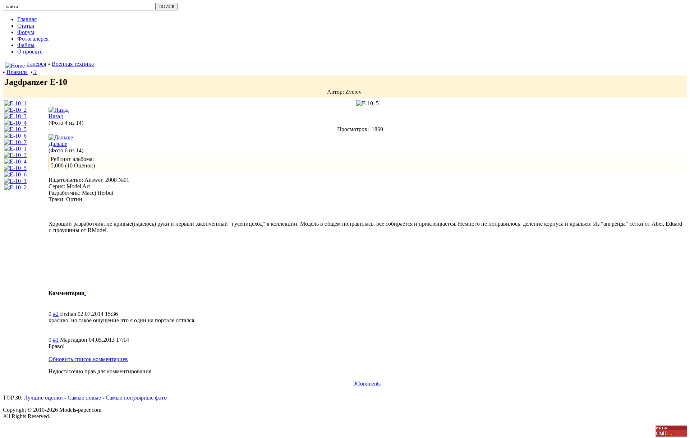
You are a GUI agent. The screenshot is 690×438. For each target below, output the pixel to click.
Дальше (58, 144)
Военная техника (73, 64)
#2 (56, 314)
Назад (56, 116)
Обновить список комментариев (88, 359)
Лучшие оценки (43, 398)
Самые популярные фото (136, 398)
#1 (56, 340)
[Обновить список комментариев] (85, 293)
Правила (17, 72)
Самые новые (84, 398)
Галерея (36, 64)
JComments (367, 384)
